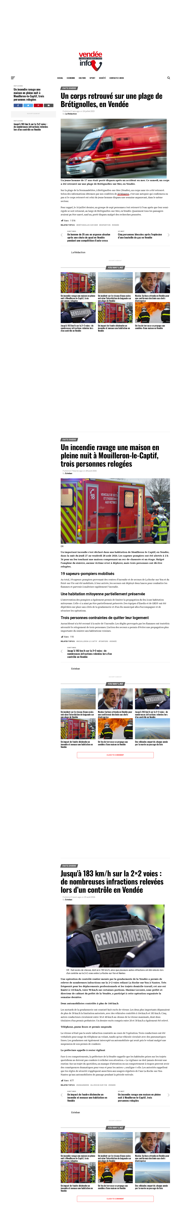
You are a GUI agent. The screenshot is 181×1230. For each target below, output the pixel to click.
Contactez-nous (116, 77)
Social (60, 77)
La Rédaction (71, 114)
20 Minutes (123, 193)
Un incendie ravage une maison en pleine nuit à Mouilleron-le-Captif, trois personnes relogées (29, 94)
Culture (82, 77)
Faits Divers (18, 86)
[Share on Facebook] (18, 105)
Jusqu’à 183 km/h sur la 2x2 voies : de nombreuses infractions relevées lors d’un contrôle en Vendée (31, 127)
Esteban (68, 473)
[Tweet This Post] (28, 105)
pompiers (104, 641)
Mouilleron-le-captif (87, 641)
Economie (71, 77)
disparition (105, 225)
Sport (92, 77)
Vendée (116, 225)
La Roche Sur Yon (99, 1085)
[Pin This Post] (38, 105)
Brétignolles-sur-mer (87, 225)
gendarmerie (83, 1085)
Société (102, 77)
